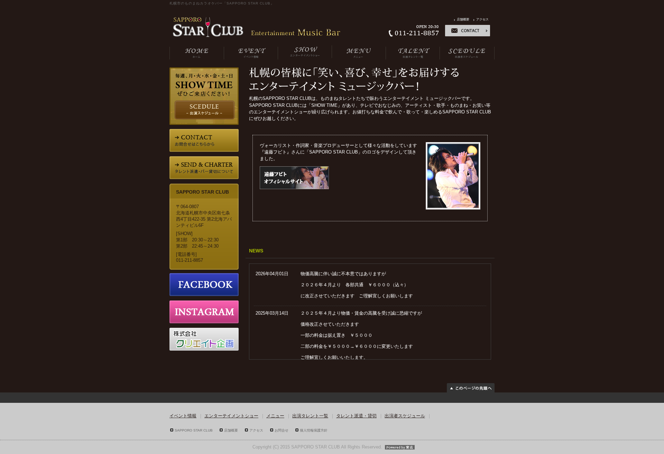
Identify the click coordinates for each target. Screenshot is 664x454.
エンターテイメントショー (231, 415)
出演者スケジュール (405, 415)
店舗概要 (463, 19)
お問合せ (281, 430)
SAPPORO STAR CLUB (194, 430)
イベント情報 (182, 415)
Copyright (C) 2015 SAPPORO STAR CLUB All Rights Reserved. (317, 447)
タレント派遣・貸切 (356, 415)
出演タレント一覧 (310, 415)
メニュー (275, 415)
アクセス (482, 19)
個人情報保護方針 (314, 430)
